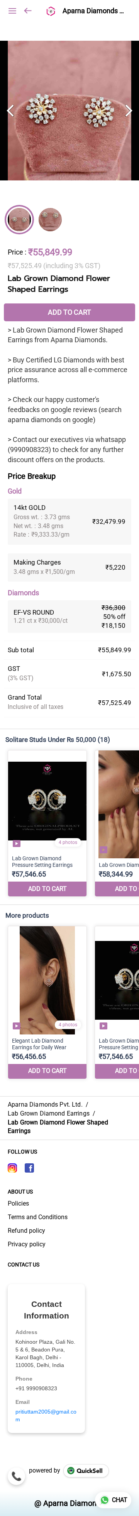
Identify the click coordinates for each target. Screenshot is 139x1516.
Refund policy (26, 1230)
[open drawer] (12, 11)
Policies (18, 1203)
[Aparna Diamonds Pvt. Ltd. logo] (50, 11)
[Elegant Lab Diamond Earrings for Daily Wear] (47, 1002)
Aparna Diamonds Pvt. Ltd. (95, 11)
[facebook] (29, 1168)
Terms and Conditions (38, 1217)
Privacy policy (27, 1244)
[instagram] (12, 1168)
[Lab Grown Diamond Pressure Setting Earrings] (47, 823)
